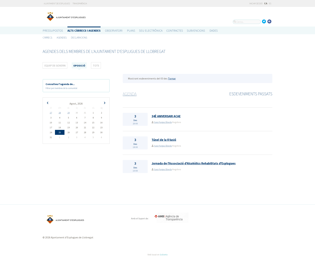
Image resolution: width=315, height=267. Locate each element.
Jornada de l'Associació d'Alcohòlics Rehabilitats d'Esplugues (194, 163)
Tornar (172, 78)
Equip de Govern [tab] (55, 65)
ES (270, 3)
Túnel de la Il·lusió (164, 140)
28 (60, 112)
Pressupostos (53, 30)
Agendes (62, 37)
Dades (214, 30)
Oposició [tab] (79, 65)
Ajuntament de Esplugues (57, 3)
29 (68, 112)
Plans (131, 30)
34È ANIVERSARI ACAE (166, 116)
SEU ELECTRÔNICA (150, 30)
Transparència (80, 3)
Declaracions (79, 37)
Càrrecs (47, 37)
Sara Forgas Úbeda (163, 122)
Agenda (129, 93)
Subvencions (196, 30)
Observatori (114, 30)
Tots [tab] (96, 65)
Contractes (174, 30)
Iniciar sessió (256, 3)
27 (51, 112)
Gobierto (164, 254)
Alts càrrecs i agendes (84, 30)
